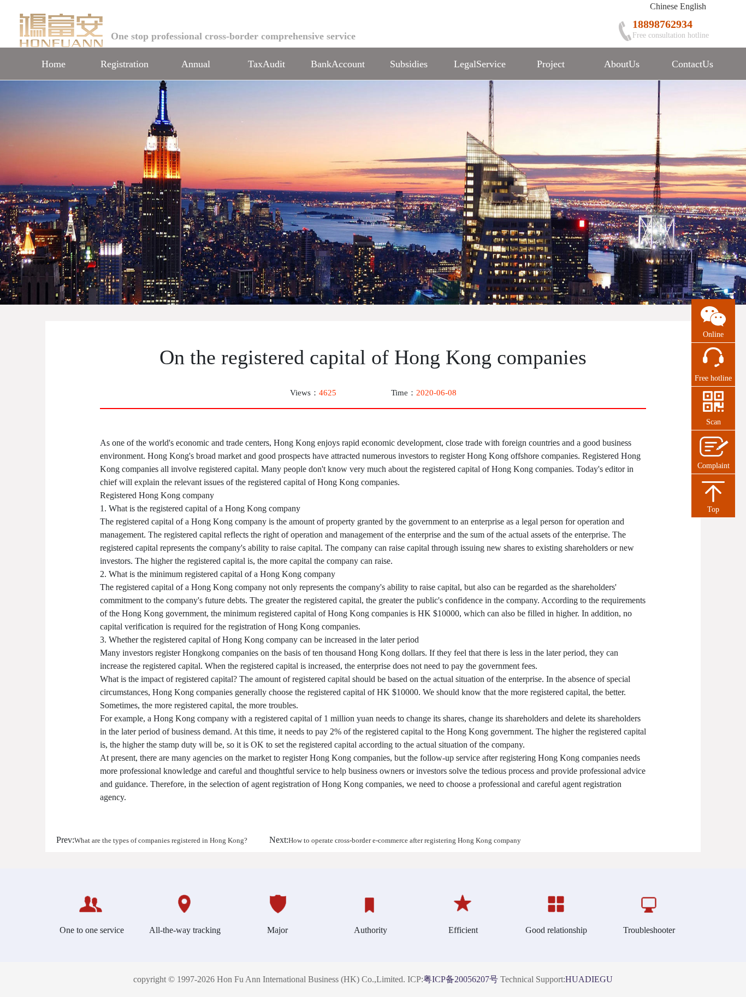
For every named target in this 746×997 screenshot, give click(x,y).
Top (713, 509)
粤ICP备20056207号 (460, 979)
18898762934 (662, 24)
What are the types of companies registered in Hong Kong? (160, 840)
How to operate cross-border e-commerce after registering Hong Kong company (404, 840)
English (693, 6)
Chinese (664, 6)
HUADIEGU (589, 979)
